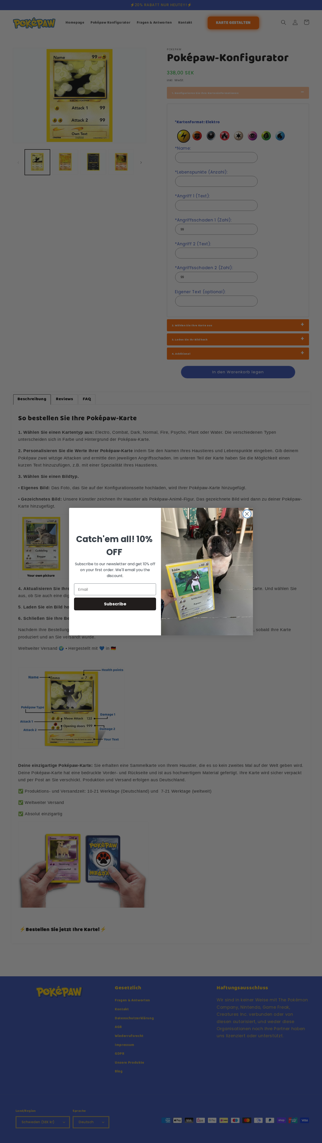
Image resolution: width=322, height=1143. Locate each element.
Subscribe (115, 604)
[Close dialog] (247, 514)
